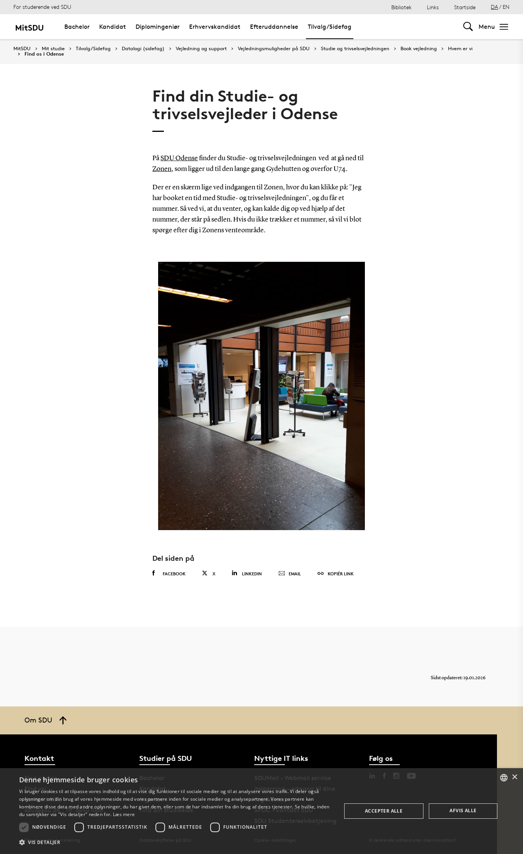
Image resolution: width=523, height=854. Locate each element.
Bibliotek (401, 7)
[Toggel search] (468, 26)
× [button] (514, 777)
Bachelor (77, 26)
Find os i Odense (44, 54)
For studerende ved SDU (42, 6)
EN (506, 6)
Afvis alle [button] (462, 810)
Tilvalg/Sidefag (329, 26)
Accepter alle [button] (383, 811)
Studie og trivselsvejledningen (355, 48)
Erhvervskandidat (214, 26)
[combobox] (504, 778)
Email (295, 573)
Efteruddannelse (274, 26)
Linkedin (252, 573)
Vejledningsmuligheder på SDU (274, 48)
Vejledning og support (201, 48)
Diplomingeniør (158, 26)
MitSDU (22, 48)
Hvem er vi (460, 48)
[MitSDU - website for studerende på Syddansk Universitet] (29, 27)
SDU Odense (179, 158)
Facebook (174, 573)
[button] (175, 842)
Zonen (162, 169)
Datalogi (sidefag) (143, 48)
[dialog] (261, 811)
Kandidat (112, 26)
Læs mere (124, 814)
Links (433, 7)
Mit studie (53, 48)
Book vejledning (418, 48)
